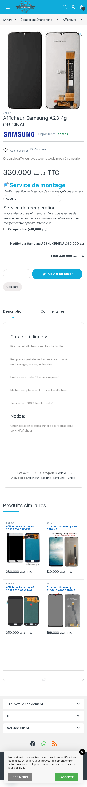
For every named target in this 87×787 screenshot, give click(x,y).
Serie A (7, 112)
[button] (80, 34)
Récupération (27, 229)
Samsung (59, 477)
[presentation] (83, 679)
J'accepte (66, 777)
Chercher (65, 7)
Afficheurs (69, 19)
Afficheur (33, 477)
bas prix (46, 477)
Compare (40, 149)
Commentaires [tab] (52, 311)
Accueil (8, 19)
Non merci (20, 777)
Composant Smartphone (36, 19)
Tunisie (70, 477)
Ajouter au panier (60, 273)
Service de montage (37, 185)
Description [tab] (13, 311)
